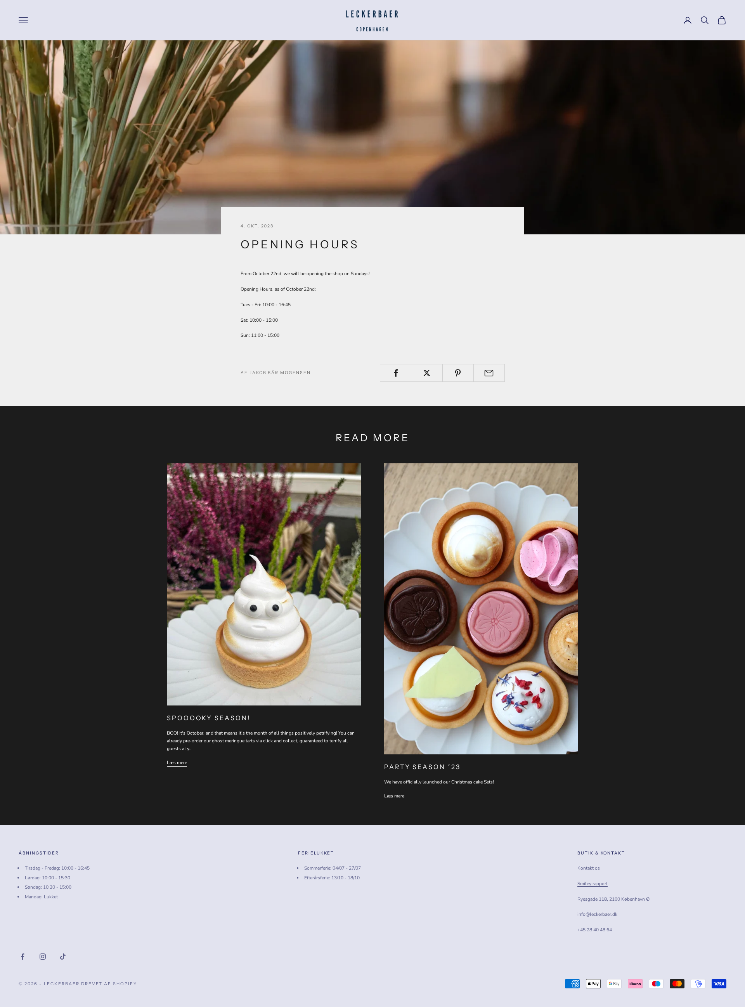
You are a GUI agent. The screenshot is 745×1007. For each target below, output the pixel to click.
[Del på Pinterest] (458, 372)
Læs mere (177, 762)
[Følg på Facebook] (22, 956)
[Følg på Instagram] (43, 956)
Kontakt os (588, 868)
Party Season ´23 (422, 767)
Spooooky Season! (208, 718)
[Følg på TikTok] (63, 956)
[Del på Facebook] (395, 372)
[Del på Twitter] (426, 372)
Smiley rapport (592, 883)
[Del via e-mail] (489, 372)
